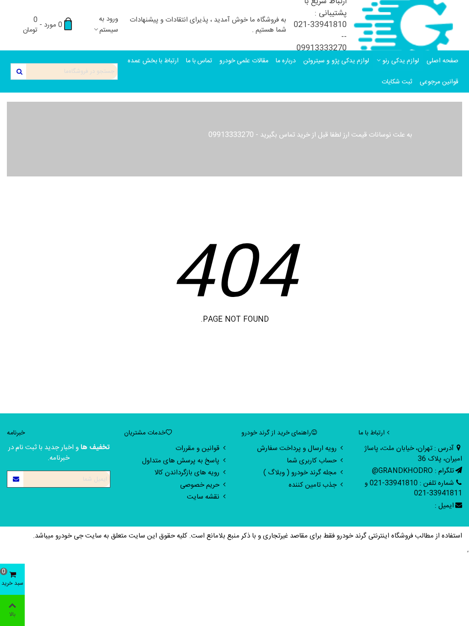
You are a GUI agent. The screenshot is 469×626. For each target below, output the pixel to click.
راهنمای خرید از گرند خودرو (276, 433)
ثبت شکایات (397, 82)
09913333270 (231, 135)
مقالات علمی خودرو (243, 60)
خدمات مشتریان (144, 433)
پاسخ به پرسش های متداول (180, 461)
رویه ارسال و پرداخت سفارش (297, 448)
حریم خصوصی (199, 485)
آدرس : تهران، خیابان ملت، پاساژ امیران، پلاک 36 (413, 454)
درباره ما (286, 60)
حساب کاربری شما (312, 461)
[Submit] (15, 479)
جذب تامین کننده (313, 485)
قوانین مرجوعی (439, 82)
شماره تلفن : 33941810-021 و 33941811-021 (413, 489)
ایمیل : (444, 505)
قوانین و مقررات (197, 448)
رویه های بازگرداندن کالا (186, 472)
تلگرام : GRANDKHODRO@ (413, 471)
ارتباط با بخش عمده (153, 60)
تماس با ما (199, 60)
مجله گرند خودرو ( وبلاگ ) (300, 472)
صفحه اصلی (442, 60)
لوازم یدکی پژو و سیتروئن (336, 60)
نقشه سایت (203, 497)
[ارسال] (19, 71)
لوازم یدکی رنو (400, 60)
